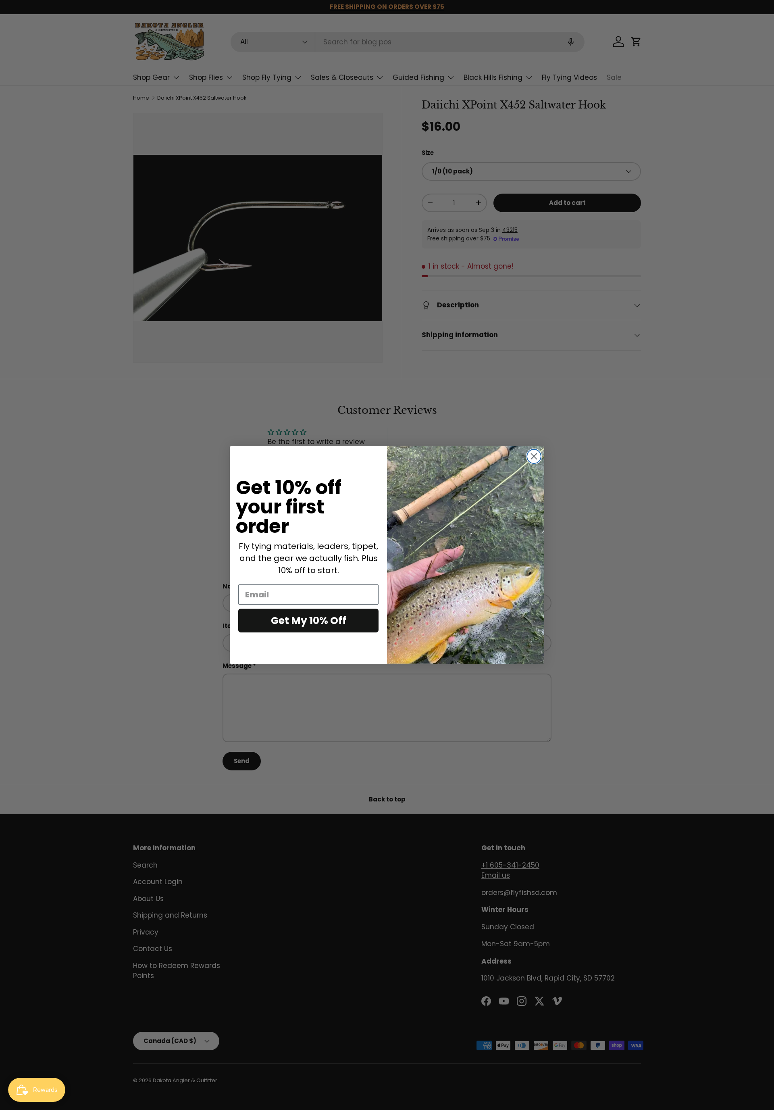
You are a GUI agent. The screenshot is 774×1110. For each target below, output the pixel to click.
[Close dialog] (534, 456)
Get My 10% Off (308, 620)
